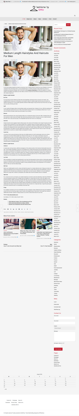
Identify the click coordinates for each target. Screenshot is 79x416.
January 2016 (57, 228)
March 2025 (56, 81)
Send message (58, 349)
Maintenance (56, 277)
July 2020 (56, 151)
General (55, 261)
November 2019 (57, 165)
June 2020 (56, 153)
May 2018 (56, 200)
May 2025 (56, 77)
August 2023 (56, 112)
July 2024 (56, 96)
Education (5, 230)
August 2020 (56, 149)
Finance (55, 260)
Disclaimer (56, 360)
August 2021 (56, 136)
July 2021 (56, 138)
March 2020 (56, 157)
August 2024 (56, 94)
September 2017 (57, 216)
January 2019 (57, 185)
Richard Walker (13, 60)
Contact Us (56, 355)
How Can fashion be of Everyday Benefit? (62, 44)
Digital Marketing (57, 252)
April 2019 (56, 179)
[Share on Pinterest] (19, 209)
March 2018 (56, 204)
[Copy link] (30, 209)
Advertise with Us (57, 365)
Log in (55, 301)
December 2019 (57, 163)
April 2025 (56, 79)
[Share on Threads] (27, 209)
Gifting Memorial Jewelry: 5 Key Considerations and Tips (20, 201)
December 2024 (57, 87)
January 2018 (57, 208)
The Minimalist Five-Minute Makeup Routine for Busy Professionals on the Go (27, 1)
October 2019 (56, 167)
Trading (55, 293)
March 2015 (56, 236)
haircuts (22, 212)
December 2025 (57, 65)
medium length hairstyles (29, 212)
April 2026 (56, 59)
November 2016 (57, 222)
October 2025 (56, 69)
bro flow (15, 212)
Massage (56, 279)
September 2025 (57, 71)
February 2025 (57, 83)
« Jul (5, 389)
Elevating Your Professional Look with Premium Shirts (20, 204)
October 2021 (56, 132)
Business (38, 230)
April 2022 (56, 120)
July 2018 (56, 197)
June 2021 (56, 140)
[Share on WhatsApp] (16, 209)
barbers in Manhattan (32, 90)
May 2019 (56, 177)
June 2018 (56, 199)
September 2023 (57, 110)
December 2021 (57, 128)
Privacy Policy (57, 362)
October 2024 (56, 90)
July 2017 (56, 218)
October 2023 (56, 108)
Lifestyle (55, 273)
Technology (56, 291)
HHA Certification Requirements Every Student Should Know (11, 233)
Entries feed (56, 304)
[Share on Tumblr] (25, 209)
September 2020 (57, 147)
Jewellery (56, 269)
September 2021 (57, 134)
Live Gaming (56, 275)
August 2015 (56, 232)
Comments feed (57, 307)
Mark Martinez (54, 1)
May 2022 (56, 118)
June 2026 (56, 57)
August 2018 (56, 195)
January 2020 (57, 161)
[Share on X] (11, 209)
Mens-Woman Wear (58, 281)
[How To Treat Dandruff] (77, 208)
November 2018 (57, 189)
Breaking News (57, 246)
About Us (56, 359)
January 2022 (57, 126)
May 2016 (56, 226)
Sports (55, 287)
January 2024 (57, 102)
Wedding (56, 295)
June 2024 (56, 98)
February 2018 (57, 206)
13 (35, 381)
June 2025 (56, 75)
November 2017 (57, 212)
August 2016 (56, 224)
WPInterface (41, 413)
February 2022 (57, 124)
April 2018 (56, 202)
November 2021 (57, 130)
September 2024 (57, 92)
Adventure (56, 242)
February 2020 (57, 159)
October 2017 (56, 214)
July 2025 (56, 73)
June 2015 (56, 234)
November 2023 (57, 106)
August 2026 (56, 53)
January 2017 (57, 220)
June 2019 (56, 175)
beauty (55, 244)
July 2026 (56, 55)
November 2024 (57, 88)
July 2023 (56, 114)
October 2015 (56, 230)
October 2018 (56, 191)
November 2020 (57, 144)
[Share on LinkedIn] (13, 209)
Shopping (56, 285)
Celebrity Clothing (57, 250)
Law (55, 271)
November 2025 (57, 67)
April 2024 (56, 100)
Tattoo (55, 289)
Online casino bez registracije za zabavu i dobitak (19, 202)
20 (35, 383)
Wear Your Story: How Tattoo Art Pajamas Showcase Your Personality (27, 232)
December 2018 (57, 187)
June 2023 (56, 116)
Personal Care (57, 283)
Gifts (55, 263)
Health (55, 265)
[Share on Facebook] (8, 209)
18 (14, 383)
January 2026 (57, 63)
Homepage (56, 357)
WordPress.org (57, 309)
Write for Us (56, 364)
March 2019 (56, 181)
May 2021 (56, 142)
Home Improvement (58, 267)
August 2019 (56, 171)
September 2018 (57, 193)
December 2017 (57, 210)
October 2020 (56, 145)
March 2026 (56, 61)
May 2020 (56, 155)
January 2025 (57, 85)
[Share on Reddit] (22, 209)
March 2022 (56, 122)
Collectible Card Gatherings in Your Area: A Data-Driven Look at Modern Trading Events (44, 234)
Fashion (19, 212)
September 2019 (57, 169)
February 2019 (57, 183)
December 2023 (57, 104)
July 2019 (56, 173)
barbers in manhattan (9, 212)
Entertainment (57, 256)
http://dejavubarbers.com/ (12, 194)
